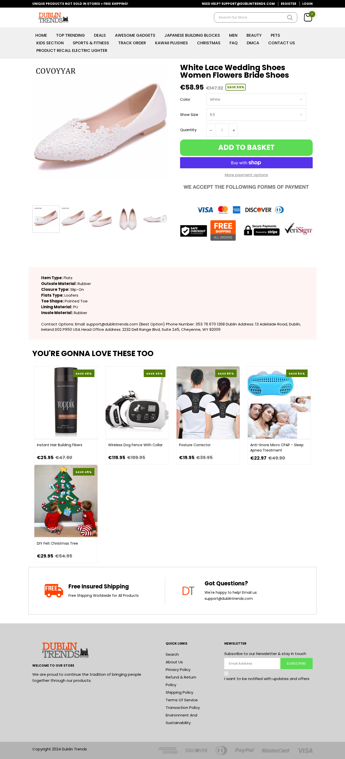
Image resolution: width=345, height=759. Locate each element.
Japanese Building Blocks (192, 35)
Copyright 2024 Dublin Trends (59, 749)
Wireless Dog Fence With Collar (135, 444)
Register (288, 4)
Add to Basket (246, 147)
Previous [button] (38, 219)
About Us (174, 662)
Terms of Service (182, 700)
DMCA (253, 43)
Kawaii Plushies (171, 43)
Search (172, 654)
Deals (100, 35)
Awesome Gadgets (135, 35)
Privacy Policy (178, 669)
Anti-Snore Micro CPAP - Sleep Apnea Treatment (277, 447)
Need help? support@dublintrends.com (238, 4)
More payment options (246, 174)
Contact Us (281, 43)
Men (233, 35)
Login (307, 4)
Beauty (254, 35)
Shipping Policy (179, 692)
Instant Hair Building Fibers (59, 444)
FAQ (234, 43)
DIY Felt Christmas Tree (57, 543)
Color (185, 99)
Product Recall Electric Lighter (71, 50)
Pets (275, 35)
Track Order (132, 43)
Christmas (208, 43)
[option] (46, 219)
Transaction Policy (183, 707)
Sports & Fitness (91, 43)
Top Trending (70, 35)
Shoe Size (189, 114)
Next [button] (163, 219)
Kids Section (50, 43)
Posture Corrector (195, 444)
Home (41, 35)
